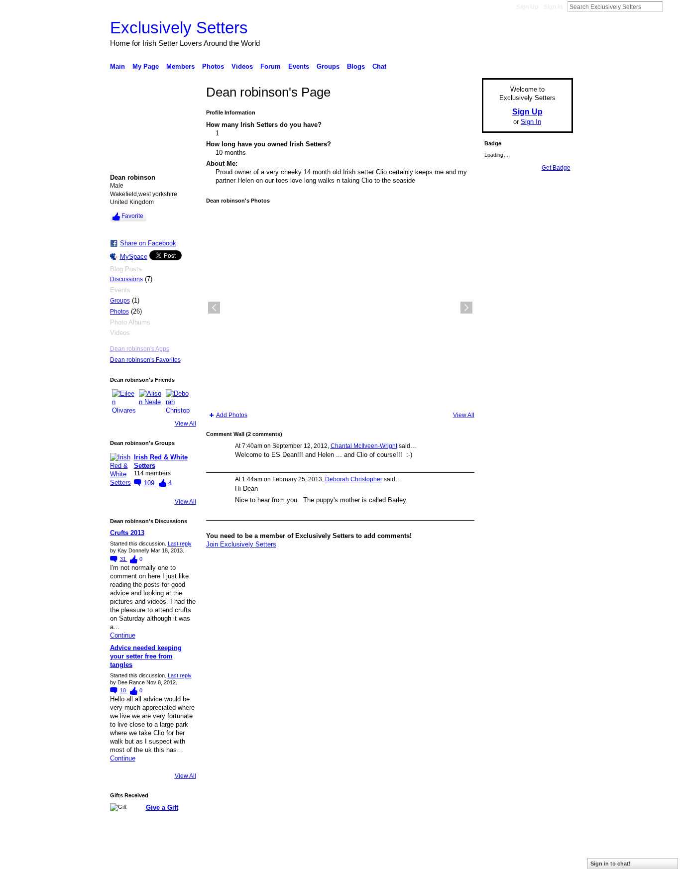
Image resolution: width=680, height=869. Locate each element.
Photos (119, 311)
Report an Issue (499, 857)
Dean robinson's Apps (139, 348)
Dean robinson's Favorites (145, 359)
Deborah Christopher (353, 479)
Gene (170, 857)
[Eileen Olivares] (124, 401)
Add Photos (231, 415)
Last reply (180, 543)
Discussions (126, 279)
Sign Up (527, 6)
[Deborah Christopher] (178, 401)
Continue (122, 635)
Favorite (132, 216)
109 (150, 483)
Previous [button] (214, 308)
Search (671, 6)
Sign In (553, 6)
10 (123, 690)
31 (123, 559)
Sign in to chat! (610, 864)
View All (185, 423)
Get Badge (556, 167)
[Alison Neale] (151, 401)
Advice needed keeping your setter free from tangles (146, 656)
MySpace (133, 256)
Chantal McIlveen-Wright (364, 445)
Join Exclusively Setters (241, 544)
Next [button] (466, 308)
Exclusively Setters (179, 27)
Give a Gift (162, 807)
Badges (460, 857)
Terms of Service (550, 857)
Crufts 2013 (127, 533)
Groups (120, 300)
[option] (340, 307)
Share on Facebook (148, 243)
